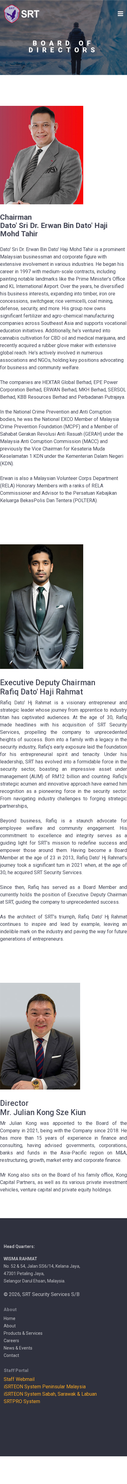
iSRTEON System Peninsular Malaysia (45, 1387)
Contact (11, 1355)
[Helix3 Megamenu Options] (120, 14)
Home (9, 1318)
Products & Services (23, 1333)
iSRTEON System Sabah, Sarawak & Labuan (50, 1394)
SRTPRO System (22, 1401)
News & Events (18, 1348)
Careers (11, 1340)
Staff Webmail (19, 1379)
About (10, 1325)
